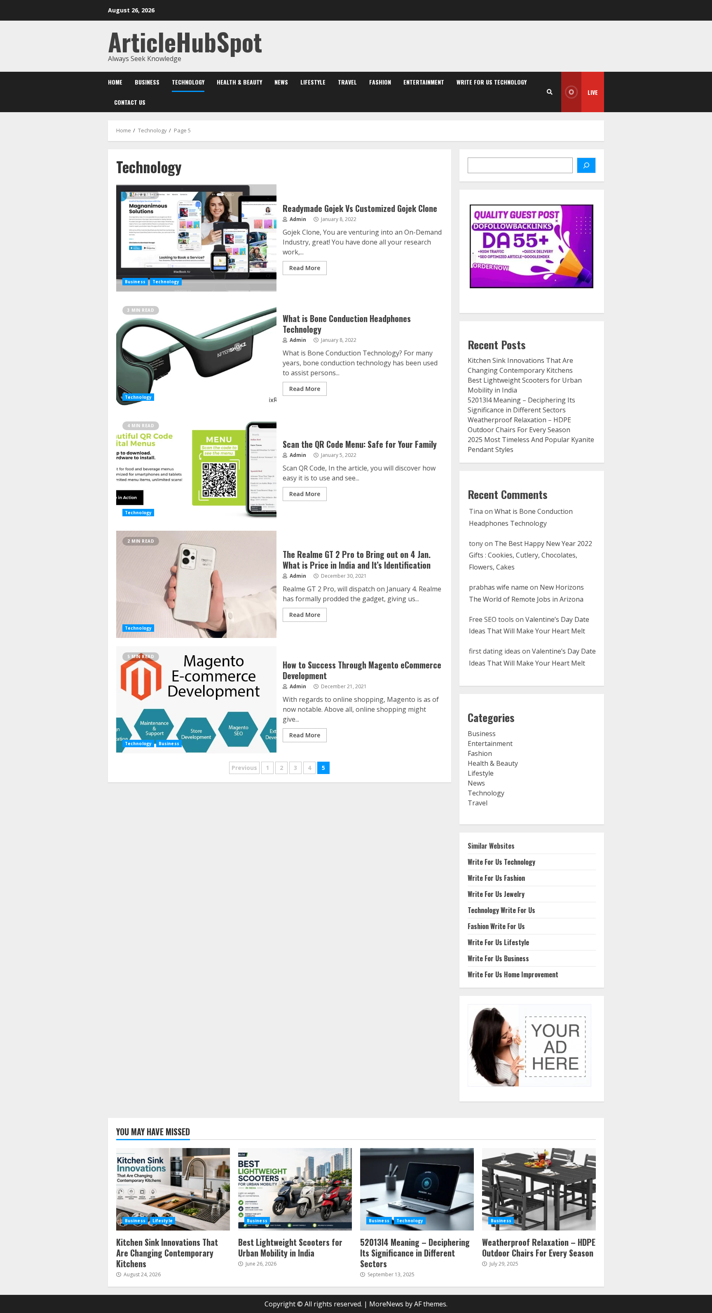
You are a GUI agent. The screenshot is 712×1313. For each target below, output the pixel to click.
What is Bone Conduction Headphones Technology (196, 353)
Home (115, 82)
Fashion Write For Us (496, 926)
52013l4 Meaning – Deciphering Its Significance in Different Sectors (417, 1189)
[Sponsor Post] (586, 165)
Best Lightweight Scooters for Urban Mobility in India (295, 1189)
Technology (188, 82)
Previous (244, 768)
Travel (347, 82)
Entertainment (423, 82)
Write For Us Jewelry (496, 894)
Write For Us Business (498, 958)
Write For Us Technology (492, 82)
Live (593, 92)
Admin (297, 219)
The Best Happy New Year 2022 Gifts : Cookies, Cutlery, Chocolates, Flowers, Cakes (530, 555)
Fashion (380, 82)
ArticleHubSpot (185, 41)
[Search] (550, 92)
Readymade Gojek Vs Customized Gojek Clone (196, 238)
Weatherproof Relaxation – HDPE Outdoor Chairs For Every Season (539, 1189)
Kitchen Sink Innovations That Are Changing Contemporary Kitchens (173, 1189)
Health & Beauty (239, 82)
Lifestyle (313, 82)
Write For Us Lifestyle (498, 942)
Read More (304, 268)
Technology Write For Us (501, 910)
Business (147, 82)
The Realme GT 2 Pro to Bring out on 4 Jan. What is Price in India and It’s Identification (196, 584)
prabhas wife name (498, 587)
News (281, 82)
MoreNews (386, 1303)
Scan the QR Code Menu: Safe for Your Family (196, 468)
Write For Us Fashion (496, 878)
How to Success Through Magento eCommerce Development (196, 699)
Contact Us (129, 102)
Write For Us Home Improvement (513, 974)
